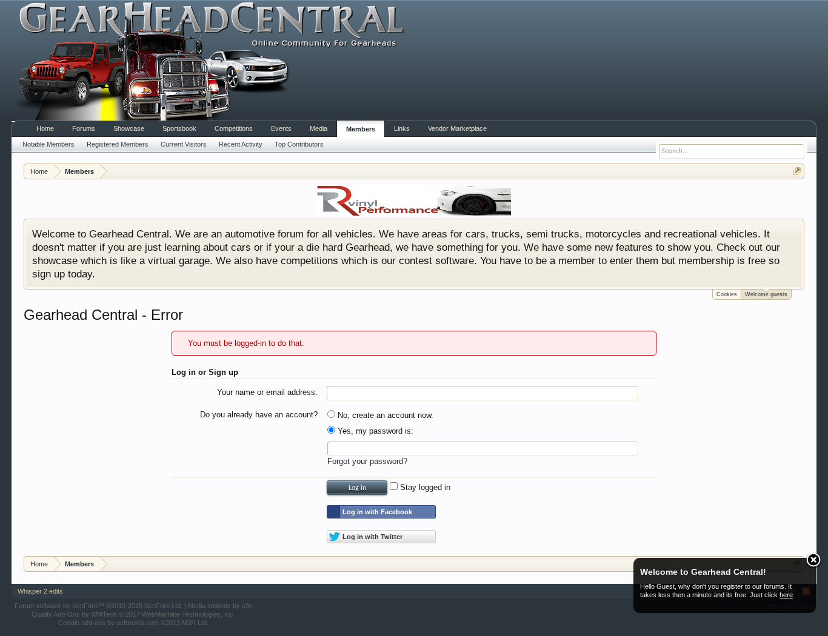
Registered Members (118, 144)
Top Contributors (299, 144)
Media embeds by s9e (220, 605)
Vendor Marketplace (457, 128)
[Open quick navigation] (797, 171)
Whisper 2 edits (40, 591)
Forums (83, 128)
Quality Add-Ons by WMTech (133, 614)
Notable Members (48, 144)
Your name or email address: (267, 392)
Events (281, 128)
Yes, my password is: (374, 431)
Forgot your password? (367, 461)
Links (402, 128)
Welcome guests (766, 294)
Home (45, 128)
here (786, 594)
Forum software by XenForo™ (98, 605)
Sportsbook (179, 128)
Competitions (234, 128)
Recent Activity (240, 144)
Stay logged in (424, 487)
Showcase (128, 128)
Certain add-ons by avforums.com (133, 622)
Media (318, 128)
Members (360, 129)
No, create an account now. (384, 415)
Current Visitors (184, 144)
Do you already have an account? (259, 414)
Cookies (726, 294)
